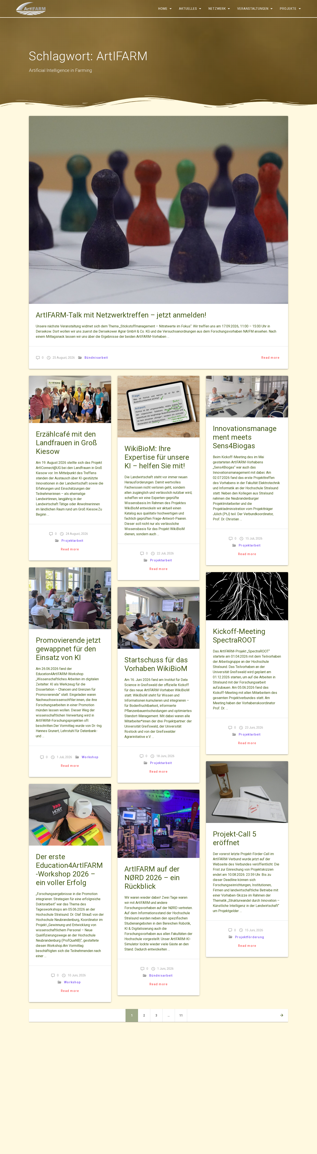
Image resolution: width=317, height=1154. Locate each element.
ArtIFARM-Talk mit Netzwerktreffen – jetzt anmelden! (121, 315)
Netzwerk (217, 8)
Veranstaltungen (252, 8)
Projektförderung (249, 937)
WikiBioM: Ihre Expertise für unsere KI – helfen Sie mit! (156, 457)
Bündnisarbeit (96, 357)
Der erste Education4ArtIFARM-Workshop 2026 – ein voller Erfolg (69, 869)
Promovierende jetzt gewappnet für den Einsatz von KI (68, 649)
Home (162, 8)
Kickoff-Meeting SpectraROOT (239, 635)
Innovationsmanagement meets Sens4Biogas (244, 437)
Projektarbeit (72, 540)
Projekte (288, 8)
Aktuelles (188, 8)
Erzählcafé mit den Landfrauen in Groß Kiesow (66, 443)
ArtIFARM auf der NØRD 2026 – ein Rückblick (152, 877)
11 (183, 1015)
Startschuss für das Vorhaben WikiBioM (156, 664)
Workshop (90, 757)
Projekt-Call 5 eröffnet (234, 838)
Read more (270, 357)
